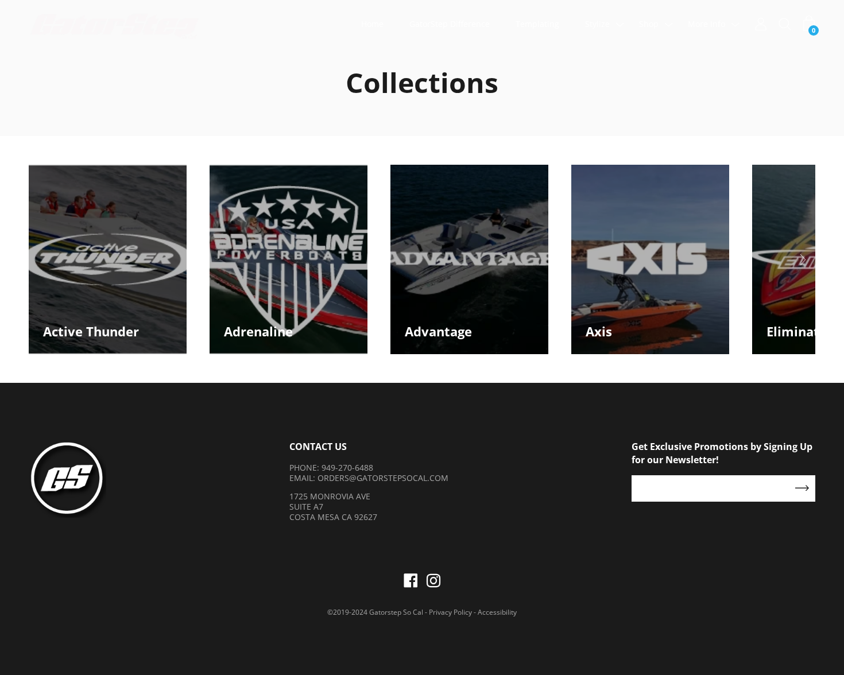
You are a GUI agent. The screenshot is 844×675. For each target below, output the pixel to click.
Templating (537, 23)
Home (372, 23)
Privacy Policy (450, 612)
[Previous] (43, 259)
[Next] (800, 259)
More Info (706, 23)
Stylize (597, 23)
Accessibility (497, 612)
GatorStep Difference (449, 23)
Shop (649, 23)
